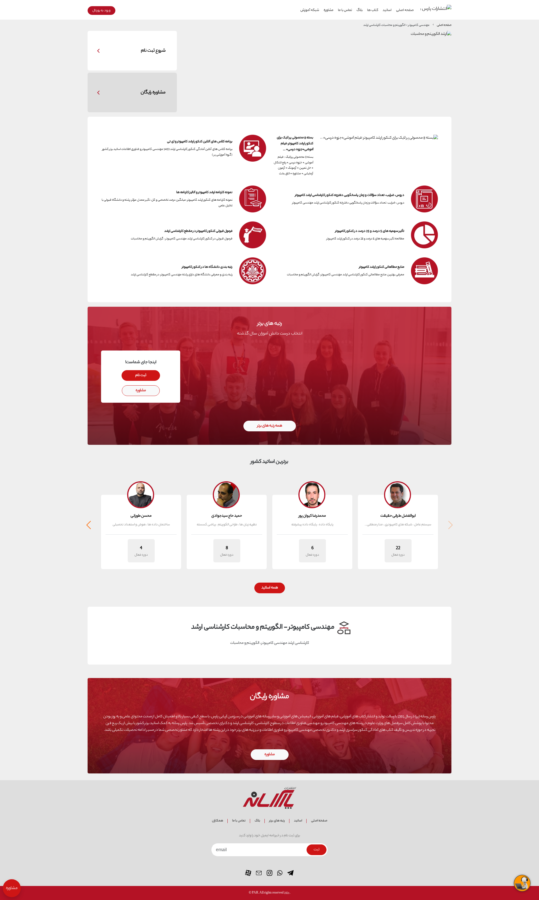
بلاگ (360, 10)
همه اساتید (269, 588)
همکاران (217, 821)
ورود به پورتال (101, 10)
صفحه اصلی (405, 10)
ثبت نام (140, 375)
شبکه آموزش (309, 10)
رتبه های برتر (277, 821)
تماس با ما (345, 10)
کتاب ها (372, 10)
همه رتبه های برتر (269, 426)
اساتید (387, 10)
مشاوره (329, 10)
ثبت (316, 849)
